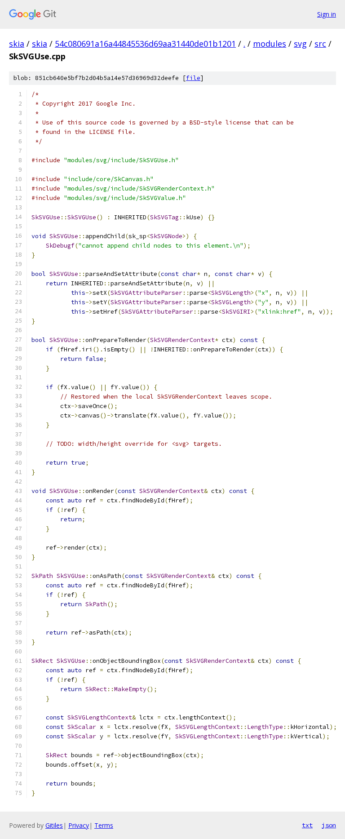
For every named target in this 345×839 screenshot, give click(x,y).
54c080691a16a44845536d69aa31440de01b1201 (145, 43)
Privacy (78, 825)
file (193, 78)
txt (307, 825)
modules (269, 43)
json (329, 825)
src (320, 43)
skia (16, 43)
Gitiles (54, 825)
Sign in (326, 14)
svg (300, 43)
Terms (103, 825)
